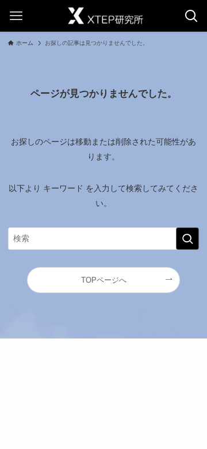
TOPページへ (103, 280)
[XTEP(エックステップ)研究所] (103, 16)
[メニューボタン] (16, 16)
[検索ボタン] (191, 16)
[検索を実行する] (187, 238)
